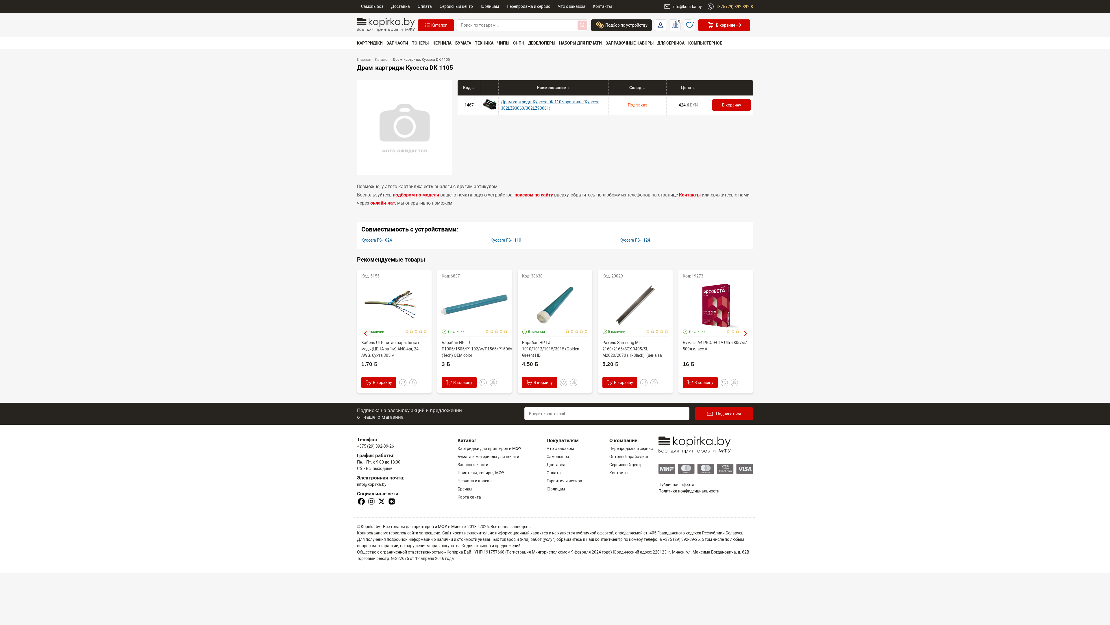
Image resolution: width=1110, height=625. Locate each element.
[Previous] (365, 333)
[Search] (582, 25)
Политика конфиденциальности (688, 491)
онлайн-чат (382, 203)
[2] (411, 331)
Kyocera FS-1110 (506, 240)
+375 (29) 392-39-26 (375, 446)
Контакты (690, 195)
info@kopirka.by (371, 484)
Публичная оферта (676, 484)
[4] (421, 331)
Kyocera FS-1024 (376, 240)
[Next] (746, 333)
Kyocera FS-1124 (634, 240)
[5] (425, 331)
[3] (416, 331)
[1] (407, 331)
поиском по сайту (534, 195)
